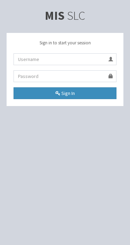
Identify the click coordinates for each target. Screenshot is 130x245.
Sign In (67, 93)
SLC (65, 15)
